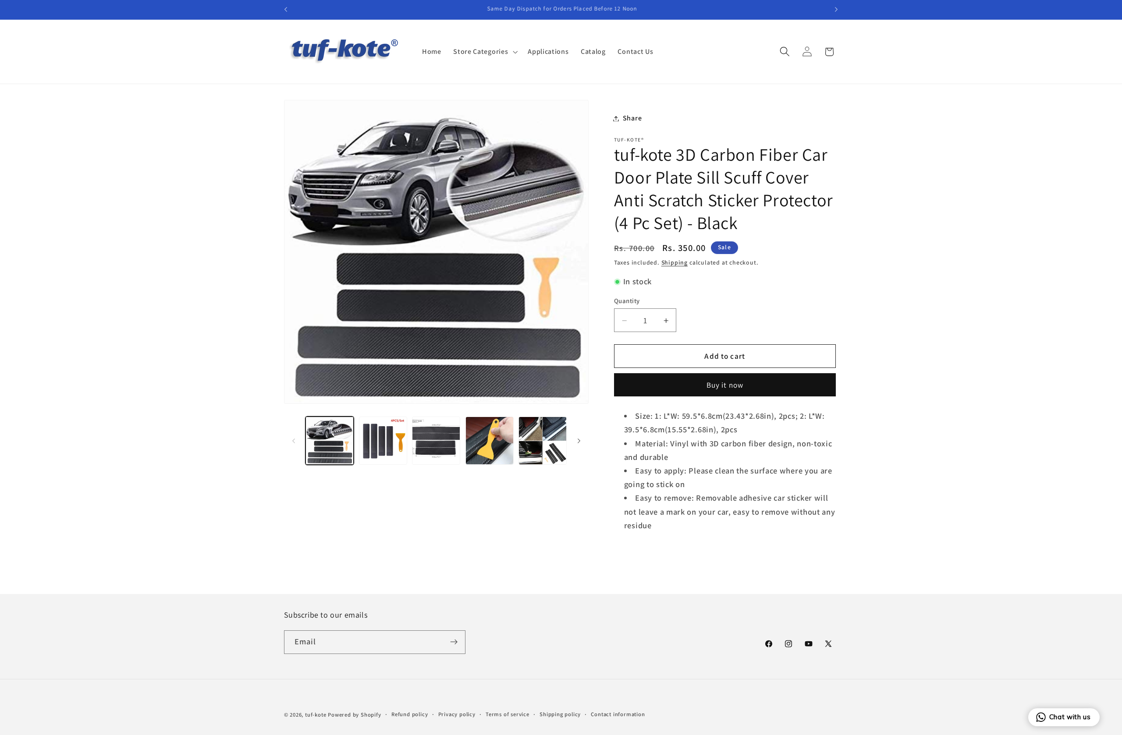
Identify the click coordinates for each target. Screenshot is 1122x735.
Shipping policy (560, 714)
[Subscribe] (454, 642)
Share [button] (632, 118)
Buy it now (725, 385)
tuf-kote (315, 714)
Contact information (618, 714)
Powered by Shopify (354, 714)
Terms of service (507, 714)
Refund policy (409, 714)
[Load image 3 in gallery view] (436, 441)
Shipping (674, 262)
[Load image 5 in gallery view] (542, 441)
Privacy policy (457, 714)
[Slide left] (293, 440)
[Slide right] (579, 440)
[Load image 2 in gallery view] (383, 441)
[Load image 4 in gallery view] (489, 441)
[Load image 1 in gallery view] (329, 441)
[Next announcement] (836, 9)
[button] (484, 51)
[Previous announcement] (285, 9)
